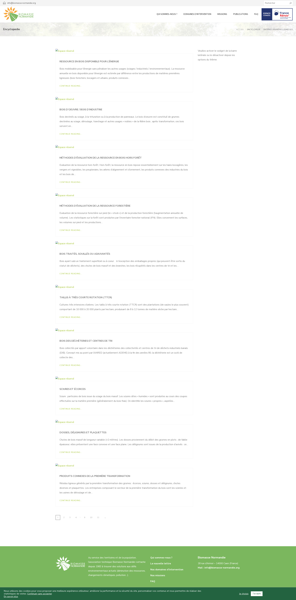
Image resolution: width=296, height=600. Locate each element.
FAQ (256, 14)
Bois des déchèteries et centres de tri (86, 341)
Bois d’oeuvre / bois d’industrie (81, 109)
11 (98, 517)
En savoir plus (11, 596)
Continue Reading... (71, 86)
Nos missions (157, 575)
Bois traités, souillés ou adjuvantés (85, 254)
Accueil (240, 29)
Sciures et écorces (73, 389)
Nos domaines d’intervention (166, 569)
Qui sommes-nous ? (167, 14)
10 (91, 517)
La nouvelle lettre (160, 563)
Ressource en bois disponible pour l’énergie (89, 61)
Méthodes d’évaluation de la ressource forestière (95, 206)
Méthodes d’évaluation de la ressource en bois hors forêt (101, 157)
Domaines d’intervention (197, 14)
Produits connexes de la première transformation (95, 476)
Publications (240, 14)
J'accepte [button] (257, 593)
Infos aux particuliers (277, 14)
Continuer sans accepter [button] (39, 593)
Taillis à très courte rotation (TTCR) (86, 297)
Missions (222, 14)
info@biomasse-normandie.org (222, 567)
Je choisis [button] (244, 593)
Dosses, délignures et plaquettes (83, 432)
